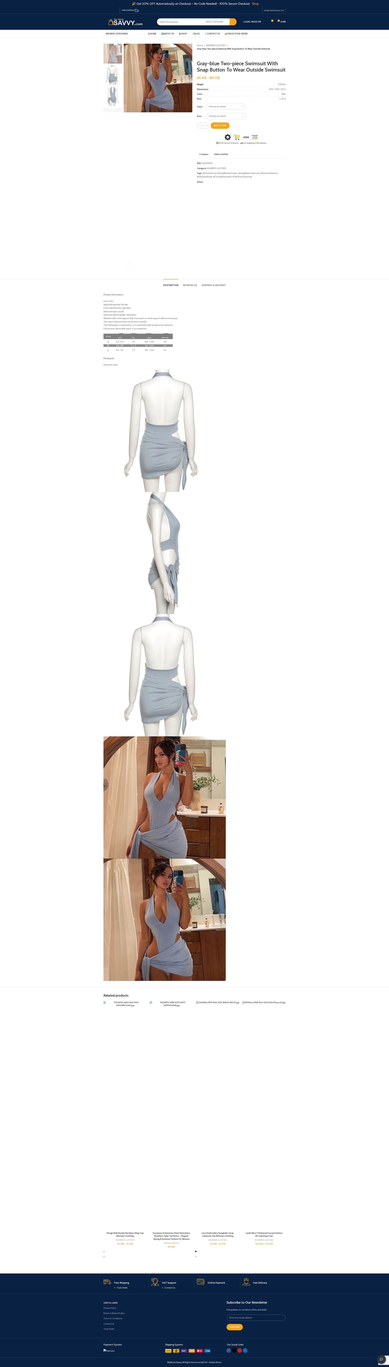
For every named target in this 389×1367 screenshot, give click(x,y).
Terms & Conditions (112, 1318)
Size (199, 116)
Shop (255, 4)
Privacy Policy (109, 1308)
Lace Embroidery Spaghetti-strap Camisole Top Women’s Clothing (218, 1234)
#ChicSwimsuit (210, 173)
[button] (107, 110)
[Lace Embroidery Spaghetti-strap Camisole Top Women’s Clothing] (217, 1115)
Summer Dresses (171, 1243)
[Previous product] (199, 55)
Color (199, 106)
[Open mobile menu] (284, 34)
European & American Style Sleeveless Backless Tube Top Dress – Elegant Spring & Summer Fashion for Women (171, 1236)
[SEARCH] (233, 21)
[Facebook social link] (105, 10)
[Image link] (108, 1350)
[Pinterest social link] (112, 10)
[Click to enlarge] (130, 267)
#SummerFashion (269, 173)
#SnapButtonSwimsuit (249, 173)
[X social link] (109, 10)
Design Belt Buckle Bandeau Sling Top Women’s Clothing (125, 1234)
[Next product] (206, 55)
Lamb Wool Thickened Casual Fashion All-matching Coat (264, 1234)
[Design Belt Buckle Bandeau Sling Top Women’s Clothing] (125, 1115)
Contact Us (170, 1287)
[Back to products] (202, 55)
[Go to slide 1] (196, 1251)
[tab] (171, 283)
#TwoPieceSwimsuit (242, 176)
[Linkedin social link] (116, 10)
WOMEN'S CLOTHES (215, 45)
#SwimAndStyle (204, 176)
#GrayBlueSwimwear (227, 173)
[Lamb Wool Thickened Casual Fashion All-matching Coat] (264, 1115)
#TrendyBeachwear (222, 176)
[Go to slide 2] (196, 1256)
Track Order (122, 1287)
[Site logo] (127, 21)
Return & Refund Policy (114, 1313)
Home (200, 45)
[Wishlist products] (265, 22)
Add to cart (220, 125)
